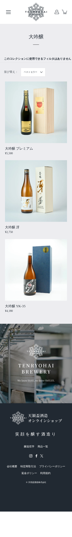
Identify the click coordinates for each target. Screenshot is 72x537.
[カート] (65, 12)
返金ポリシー (29, 473)
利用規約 (45, 473)
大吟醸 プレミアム (19, 148)
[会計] (57, 12)
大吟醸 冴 (12, 227)
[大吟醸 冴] (36, 191)
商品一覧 (43, 446)
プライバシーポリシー (52, 466)
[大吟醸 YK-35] (36, 270)
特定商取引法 (28, 466)
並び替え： (11, 71)
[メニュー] (8, 12)
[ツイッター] (41, 456)
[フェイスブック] (36, 456)
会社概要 (12, 466)
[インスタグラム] (31, 456)
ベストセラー (30, 72)
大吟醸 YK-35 (15, 306)
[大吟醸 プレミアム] (36, 112)
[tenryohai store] (36, 12)
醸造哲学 (29, 446)
